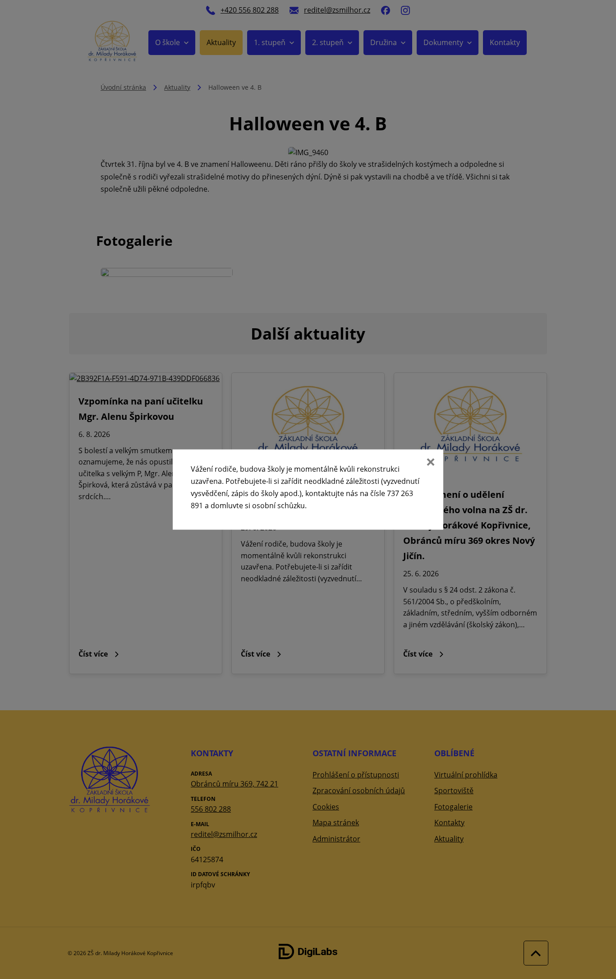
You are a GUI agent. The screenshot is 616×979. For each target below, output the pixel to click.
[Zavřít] (430, 463)
